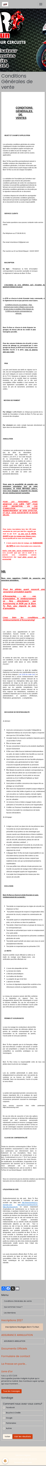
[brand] (5, 4)
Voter (7, 1436)
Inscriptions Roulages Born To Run (22, 1326)
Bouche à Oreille (13, 1412)
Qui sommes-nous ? (13, 1307)
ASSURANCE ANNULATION (14, 1341)
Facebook (10, 1407)
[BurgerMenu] (41, 4)
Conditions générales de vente (23, 1459)
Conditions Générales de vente (18, 1301)
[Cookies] (5, 1461)
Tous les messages (11, 1391)
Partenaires (11, 1423)
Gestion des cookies (23, 1462)
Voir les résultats (22, 1436)
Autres (9, 1428)
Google (9, 1418)
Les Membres (10, 1313)
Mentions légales (23, 1455)
